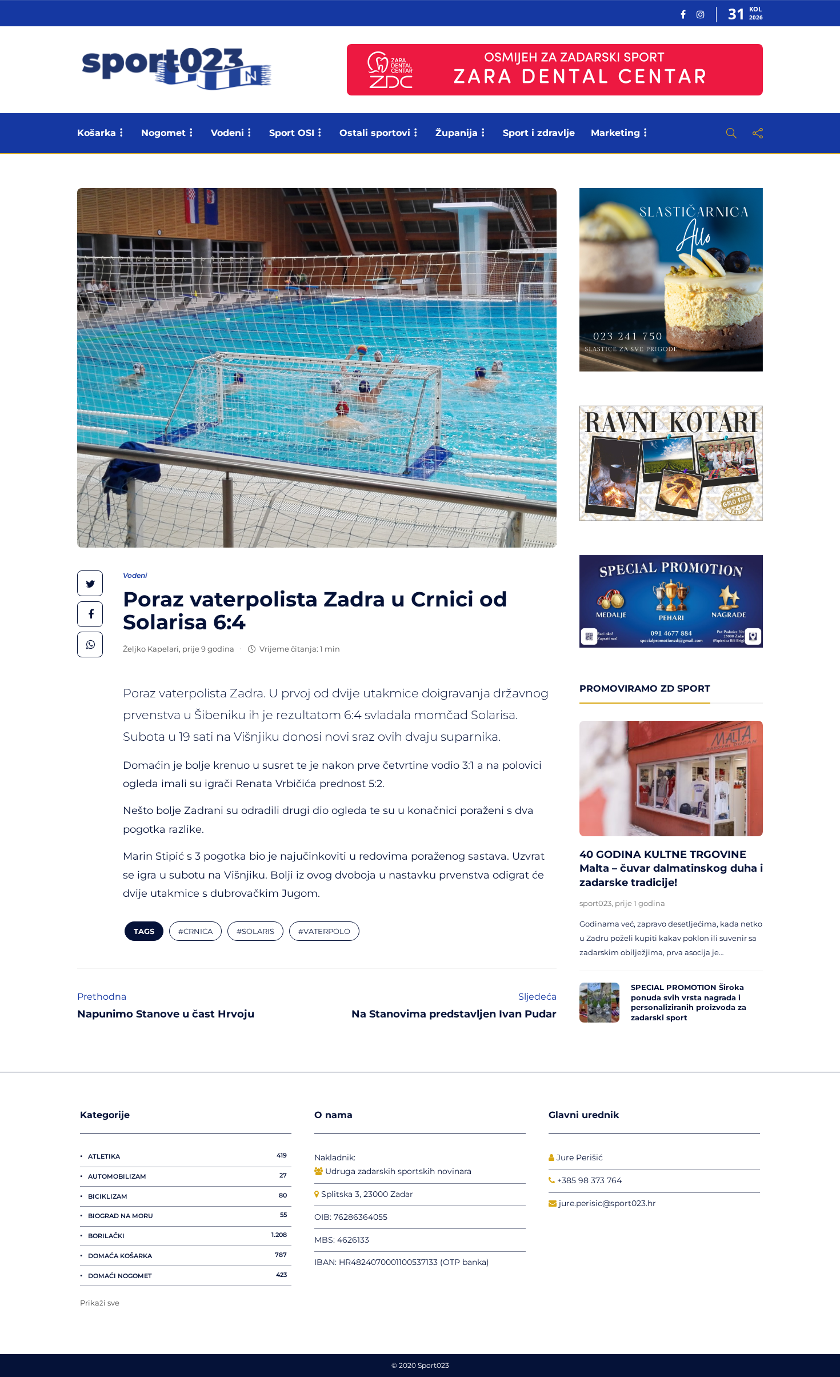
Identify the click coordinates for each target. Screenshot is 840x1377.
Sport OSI (291, 132)
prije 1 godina (640, 903)
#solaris (255, 931)
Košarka (96, 132)
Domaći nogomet (187, 1275)
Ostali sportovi (374, 132)
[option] (671, 875)
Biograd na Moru (187, 1215)
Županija (456, 132)
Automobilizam (187, 1175)
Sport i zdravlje (539, 132)
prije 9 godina (208, 648)
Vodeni (227, 132)
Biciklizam (187, 1195)
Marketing (615, 132)
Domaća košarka (187, 1255)
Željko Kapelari (151, 648)
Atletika (187, 1155)
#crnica (195, 931)
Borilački (187, 1235)
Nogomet (163, 132)
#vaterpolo (324, 931)
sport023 (595, 903)
